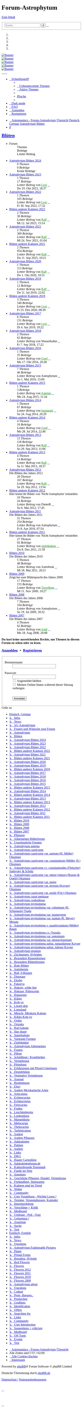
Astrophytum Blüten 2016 (25, 348)
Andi (44, 629)
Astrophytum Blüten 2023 (25, 174)
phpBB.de (44, 1373)
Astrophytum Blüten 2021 (25, 226)
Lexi (44, 185)
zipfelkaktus (48, 546)
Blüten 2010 (16, 553)
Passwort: (10, 673)
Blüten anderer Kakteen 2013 (27, 452)
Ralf (44, 219)
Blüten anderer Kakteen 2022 (27, 209)
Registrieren (32, 650)
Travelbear (47, 587)
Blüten (8, 135)
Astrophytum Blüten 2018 (25, 330)
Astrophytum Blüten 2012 (25, 469)
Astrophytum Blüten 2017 (25, 313)
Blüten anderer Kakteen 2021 (27, 244)
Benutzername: (14, 662)
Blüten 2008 (16, 594)
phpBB (21, 1366)
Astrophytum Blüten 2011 (25, 511)
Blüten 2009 (16, 573)
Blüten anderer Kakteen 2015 (27, 382)
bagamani (47, 410)
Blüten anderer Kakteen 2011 (27, 532)
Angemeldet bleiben (28, 680)
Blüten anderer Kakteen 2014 (27, 417)
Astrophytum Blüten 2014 (25, 400)
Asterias (46, 393)
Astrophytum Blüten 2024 (25, 160)
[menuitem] (33, 86)
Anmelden (10, 650)
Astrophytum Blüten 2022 (25, 191)
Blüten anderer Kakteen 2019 (27, 296)
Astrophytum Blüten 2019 (25, 278)
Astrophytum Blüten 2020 (25, 261)
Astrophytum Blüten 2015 (25, 365)
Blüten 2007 (16, 615)
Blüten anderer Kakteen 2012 (27, 490)
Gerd (44, 358)
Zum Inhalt (8, 17)
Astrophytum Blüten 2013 (25, 435)
